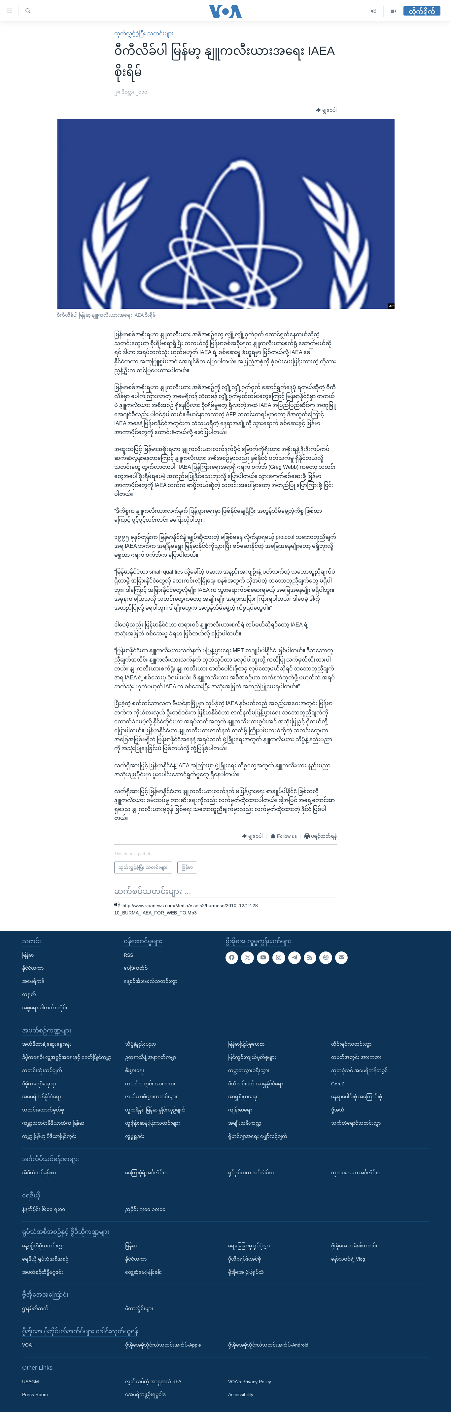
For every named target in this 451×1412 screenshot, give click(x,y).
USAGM (30, 1381)
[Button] (326, 110)
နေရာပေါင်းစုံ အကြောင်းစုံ (356, 1097)
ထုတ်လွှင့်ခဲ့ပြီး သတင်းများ (144, 33)
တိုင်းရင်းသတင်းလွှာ (351, 1044)
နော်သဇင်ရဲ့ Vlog (348, 1259)
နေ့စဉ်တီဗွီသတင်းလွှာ (43, 1245)
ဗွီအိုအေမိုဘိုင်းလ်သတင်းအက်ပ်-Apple (163, 1345)
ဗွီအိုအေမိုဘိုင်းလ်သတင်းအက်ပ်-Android (268, 1345)
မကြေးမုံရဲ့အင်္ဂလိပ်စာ (146, 1172)
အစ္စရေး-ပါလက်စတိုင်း (44, 1007)
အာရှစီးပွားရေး (243, 1097)
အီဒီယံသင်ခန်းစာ (39, 1172)
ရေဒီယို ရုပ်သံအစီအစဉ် (45, 1259)
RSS (128, 955)
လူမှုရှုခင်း (135, 1136)
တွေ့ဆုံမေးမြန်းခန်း (143, 1272)
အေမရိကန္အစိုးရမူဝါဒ (145, 1394)
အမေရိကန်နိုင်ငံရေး (41, 1097)
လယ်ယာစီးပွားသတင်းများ (151, 1097)
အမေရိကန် (33, 981)
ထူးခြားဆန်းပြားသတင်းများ (152, 1123)
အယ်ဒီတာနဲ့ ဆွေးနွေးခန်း (46, 1044)
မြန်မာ (28, 955)
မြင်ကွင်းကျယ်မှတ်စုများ (252, 1057)
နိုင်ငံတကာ (33, 968)
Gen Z (337, 1083)
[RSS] (310, 957)
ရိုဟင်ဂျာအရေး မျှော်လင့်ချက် (257, 1136)
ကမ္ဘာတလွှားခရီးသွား (248, 1070)
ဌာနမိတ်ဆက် (35, 1308)
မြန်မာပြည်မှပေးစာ (246, 1044)
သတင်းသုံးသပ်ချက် (42, 1070)
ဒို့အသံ (337, 1109)
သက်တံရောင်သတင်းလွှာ (356, 1123)
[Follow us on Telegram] (294, 957)
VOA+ (28, 1345)
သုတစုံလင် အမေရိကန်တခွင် (359, 1070)
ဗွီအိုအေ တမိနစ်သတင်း (354, 1245)
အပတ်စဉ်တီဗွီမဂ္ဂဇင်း (42, 1272)
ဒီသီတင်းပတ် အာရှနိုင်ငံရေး (255, 1083)
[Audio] (374, 11)
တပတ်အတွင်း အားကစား (150, 1083)
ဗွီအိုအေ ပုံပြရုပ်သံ (246, 1272)
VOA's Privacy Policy (249, 1381)
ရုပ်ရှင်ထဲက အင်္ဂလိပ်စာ (251, 1172)
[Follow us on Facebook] (232, 957)
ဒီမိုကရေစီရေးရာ (39, 1083)
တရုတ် (29, 994)
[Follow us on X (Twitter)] (247, 957)
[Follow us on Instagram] (278, 957)
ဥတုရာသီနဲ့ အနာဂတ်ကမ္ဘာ (150, 1057)
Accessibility (240, 1394)
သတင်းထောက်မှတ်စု (43, 1109)
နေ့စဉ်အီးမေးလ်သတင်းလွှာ (150, 981)
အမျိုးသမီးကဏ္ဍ (244, 1123)
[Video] (393, 11)
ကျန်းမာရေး (240, 1109)
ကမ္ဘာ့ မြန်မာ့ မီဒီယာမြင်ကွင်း (49, 1136)
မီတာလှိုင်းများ (139, 1308)
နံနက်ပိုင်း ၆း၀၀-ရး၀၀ (43, 1209)
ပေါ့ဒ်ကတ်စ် (136, 968)
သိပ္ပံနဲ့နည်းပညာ (140, 1044)
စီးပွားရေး (134, 1070)
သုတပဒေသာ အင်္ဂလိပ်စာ (355, 1172)
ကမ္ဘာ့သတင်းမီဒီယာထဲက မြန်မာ (53, 1123)
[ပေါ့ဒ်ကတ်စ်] (325, 957)
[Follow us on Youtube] (263, 957)
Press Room (35, 1394)
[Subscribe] (341, 957)
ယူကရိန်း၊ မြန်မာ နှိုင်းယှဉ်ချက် (155, 1109)
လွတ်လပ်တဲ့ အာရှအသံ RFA (153, 1381)
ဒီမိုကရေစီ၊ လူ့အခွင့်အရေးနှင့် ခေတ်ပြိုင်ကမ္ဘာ (66, 1057)
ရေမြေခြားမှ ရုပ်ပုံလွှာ (249, 1245)
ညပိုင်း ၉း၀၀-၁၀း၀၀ (145, 1209)
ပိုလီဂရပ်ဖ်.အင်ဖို (244, 1259)
